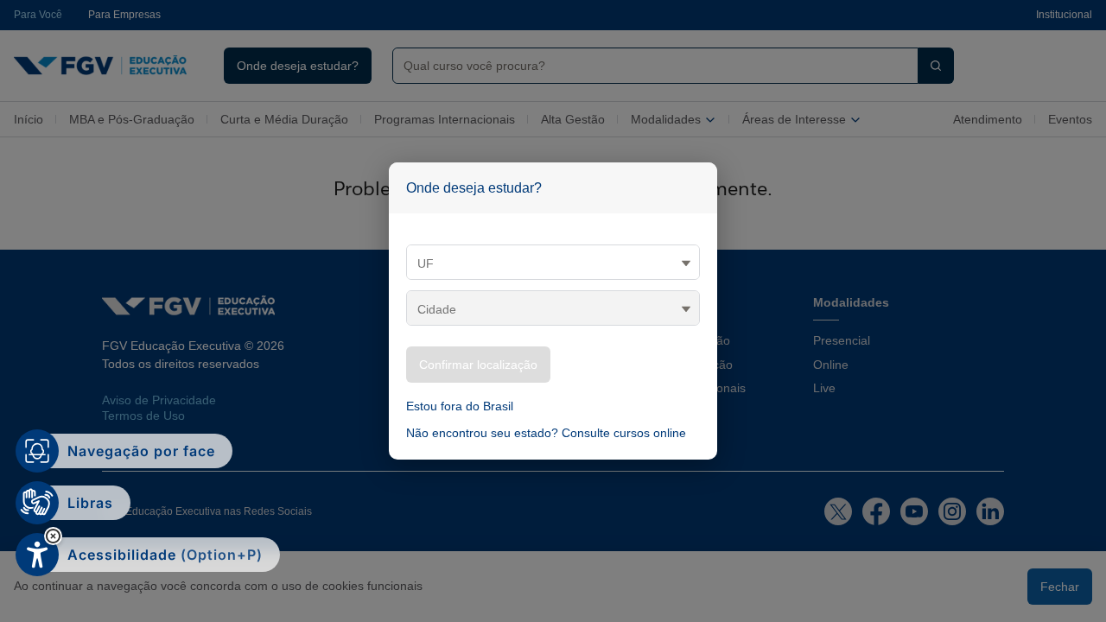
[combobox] (648, 65)
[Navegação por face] (37, 451)
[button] (53, 536)
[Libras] (37, 502)
